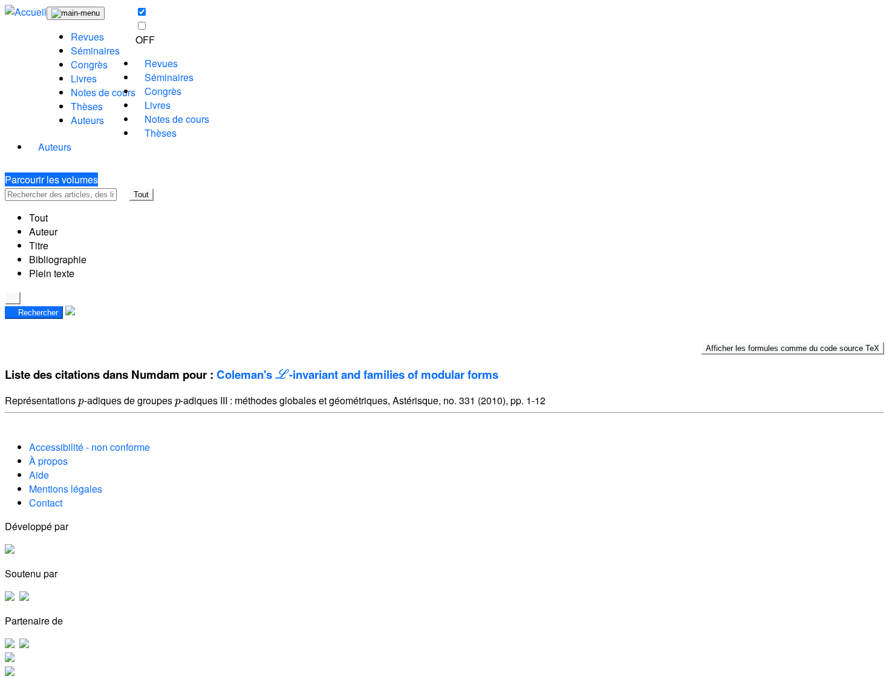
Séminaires (95, 50)
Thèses (87, 106)
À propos (48, 461)
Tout (141, 194)
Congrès (89, 64)
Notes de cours (103, 92)
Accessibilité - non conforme (89, 447)
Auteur (43, 231)
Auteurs (87, 120)
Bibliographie (57, 259)
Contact (45, 503)
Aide (39, 475)
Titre (38, 245)
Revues (87, 37)
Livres (84, 78)
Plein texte (51, 273)
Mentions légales (65, 489)
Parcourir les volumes (51, 179)
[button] (122, 194)
